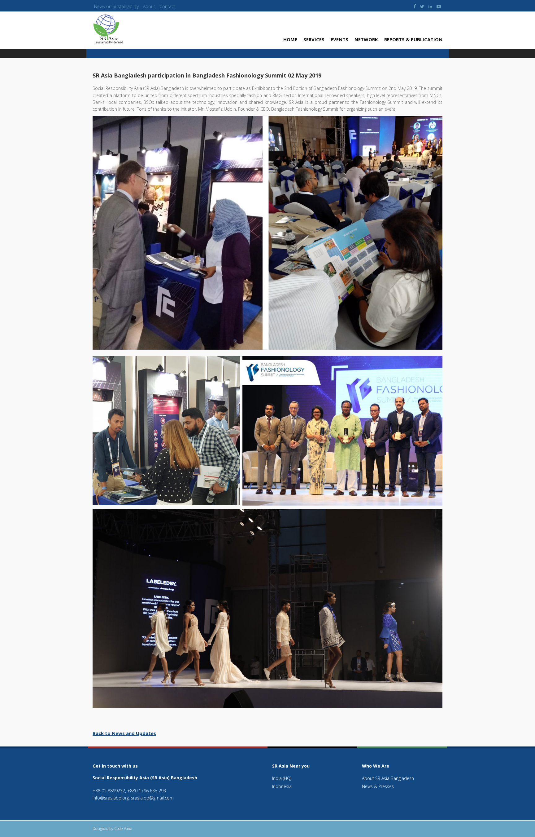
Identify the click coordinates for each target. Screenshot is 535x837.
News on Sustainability (116, 6)
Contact (167, 6)
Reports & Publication (413, 39)
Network (366, 39)
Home (290, 39)
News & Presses (378, 786)
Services (313, 39)
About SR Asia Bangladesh (388, 778)
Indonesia (282, 786)
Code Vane (123, 828)
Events (339, 39)
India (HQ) (281, 778)
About (149, 6)
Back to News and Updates (124, 733)
